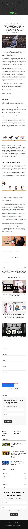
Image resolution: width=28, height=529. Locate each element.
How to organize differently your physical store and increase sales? (20, 270)
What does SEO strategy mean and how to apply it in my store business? (8, 270)
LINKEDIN (5, 433)
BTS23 (14, 481)
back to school (14, 473)
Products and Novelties (10, 23)
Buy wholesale (14, 484)
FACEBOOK (5, 431)
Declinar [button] (16, 13)
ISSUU (4, 435)
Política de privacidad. (15, 6)
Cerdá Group (18, 32)
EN (14, 15)
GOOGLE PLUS (18, 431)
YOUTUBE (17, 433)
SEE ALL (3, 487)
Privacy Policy (12, 417)
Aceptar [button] (12, 13)
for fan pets (19, 23)
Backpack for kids (14, 476)
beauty (14, 478)
